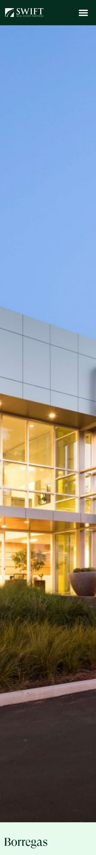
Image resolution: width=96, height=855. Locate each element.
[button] (83, 12)
